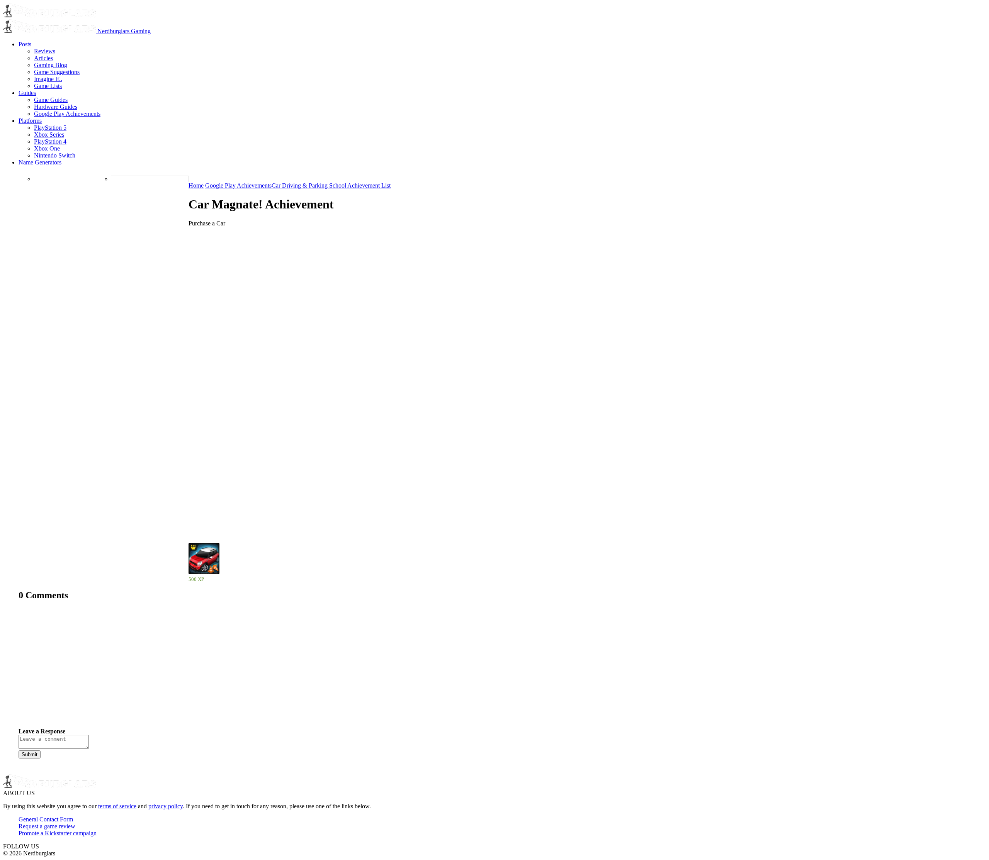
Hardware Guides (55, 106)
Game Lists (48, 86)
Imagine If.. (48, 79)
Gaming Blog (50, 65)
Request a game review (47, 826)
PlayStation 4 (50, 141)
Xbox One (47, 148)
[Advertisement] (250, 670)
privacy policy (165, 806)
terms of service (117, 806)
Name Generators (40, 162)
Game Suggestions (57, 72)
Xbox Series (49, 134)
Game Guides (51, 99)
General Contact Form (46, 819)
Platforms (30, 120)
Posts (25, 44)
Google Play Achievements (67, 113)
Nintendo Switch (54, 155)
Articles (43, 58)
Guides (27, 93)
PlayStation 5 (50, 127)
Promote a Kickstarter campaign (58, 833)
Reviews (44, 51)
